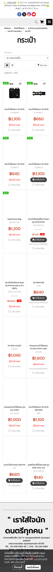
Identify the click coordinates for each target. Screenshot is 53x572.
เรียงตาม (9, 53)
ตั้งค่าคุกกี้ (18, 567)
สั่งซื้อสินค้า (39, 180)
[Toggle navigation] (49, 22)
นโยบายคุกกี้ (20, 562)
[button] (35, 22)
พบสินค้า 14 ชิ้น (11, 73)
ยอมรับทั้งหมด (33, 567)
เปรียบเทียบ (16, 130)
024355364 (11, 3)
